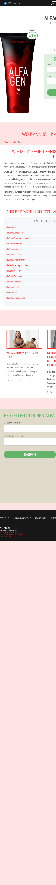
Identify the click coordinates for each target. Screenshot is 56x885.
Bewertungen (40, 518)
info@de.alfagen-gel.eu (8, 530)
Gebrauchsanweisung (22, 518)
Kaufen (30, 454)
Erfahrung (4, 518)
